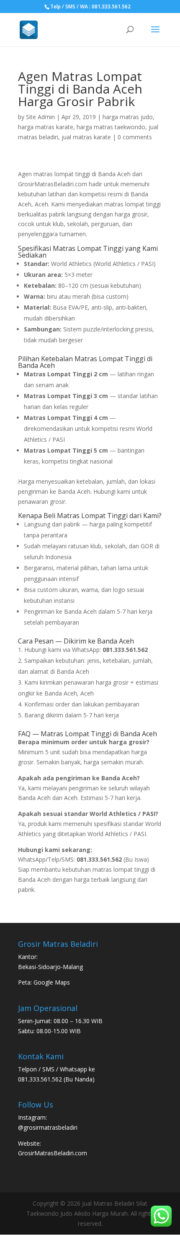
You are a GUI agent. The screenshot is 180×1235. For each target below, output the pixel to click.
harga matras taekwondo (111, 127)
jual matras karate (86, 137)
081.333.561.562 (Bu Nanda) (56, 1079)
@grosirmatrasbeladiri (47, 1127)
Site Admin (40, 117)
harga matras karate (45, 127)
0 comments (135, 137)
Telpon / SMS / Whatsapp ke (56, 1069)
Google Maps (51, 982)
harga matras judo (128, 117)
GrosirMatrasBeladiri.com (52, 1153)
